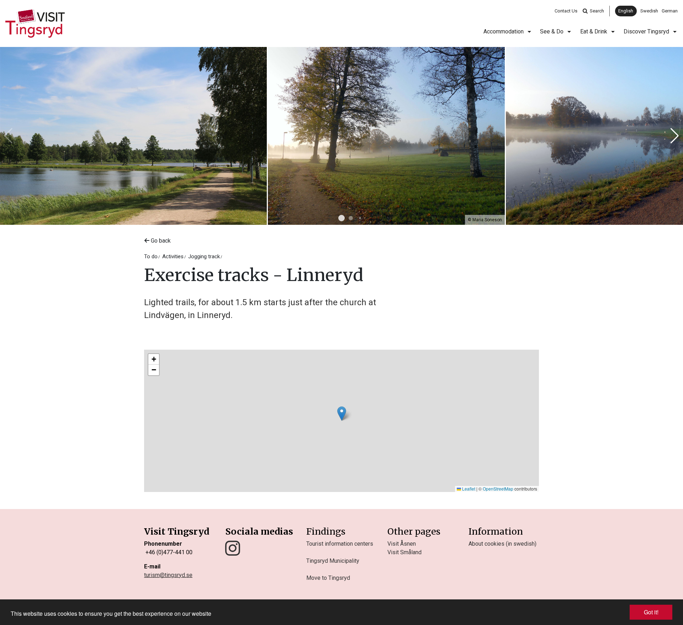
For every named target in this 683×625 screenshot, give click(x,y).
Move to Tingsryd (328, 577)
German (670, 11)
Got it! (651, 612)
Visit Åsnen (401, 543)
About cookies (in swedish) (502, 543)
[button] (341, 218)
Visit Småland (404, 552)
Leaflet (468, 489)
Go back (160, 240)
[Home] (35, 23)
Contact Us (566, 11)
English (625, 11)
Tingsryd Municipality (332, 560)
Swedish (649, 11)
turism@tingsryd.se (168, 575)
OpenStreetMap (498, 489)
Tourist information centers (339, 543)
